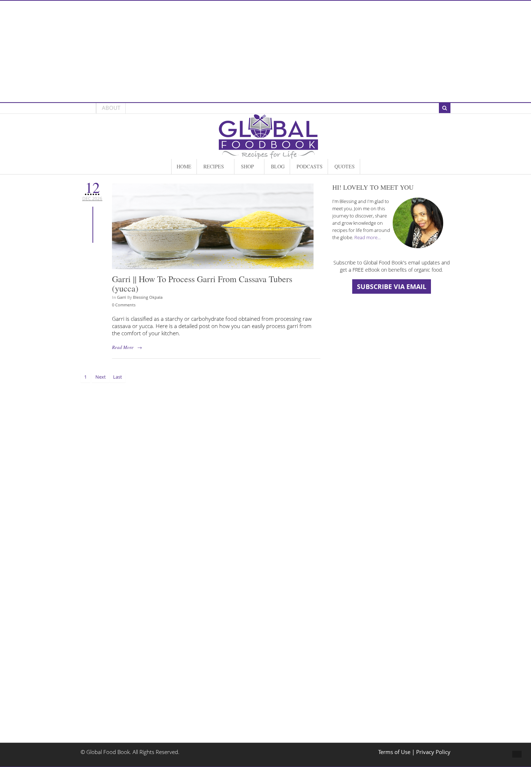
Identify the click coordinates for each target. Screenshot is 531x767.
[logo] (268, 155)
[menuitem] (184, 166)
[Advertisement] (265, 51)
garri (121, 297)
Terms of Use (395, 752)
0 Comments (123, 304)
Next (100, 377)
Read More (123, 347)
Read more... (367, 237)
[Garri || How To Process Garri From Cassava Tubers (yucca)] (213, 265)
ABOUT (111, 107)
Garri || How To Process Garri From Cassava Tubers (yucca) (202, 283)
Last (117, 377)
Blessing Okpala (148, 297)
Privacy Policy (433, 752)
